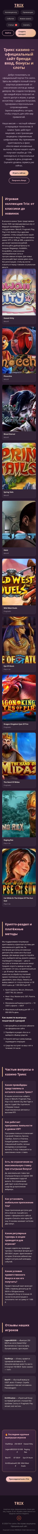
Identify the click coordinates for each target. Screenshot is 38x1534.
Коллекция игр (11, 12)
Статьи (12, 25)
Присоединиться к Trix (19, 1479)
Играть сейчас (19, 173)
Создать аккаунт (22, 32)
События (10, 19)
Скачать (26, 25)
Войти (8, 33)
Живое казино (25, 19)
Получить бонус (19, 180)
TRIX (19, 5)
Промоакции (28, 12)
